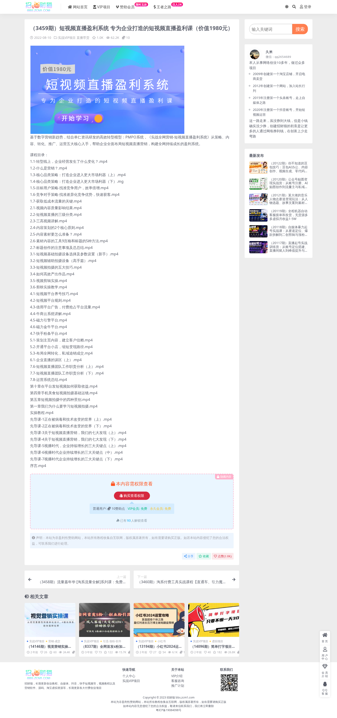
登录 (307, 7)
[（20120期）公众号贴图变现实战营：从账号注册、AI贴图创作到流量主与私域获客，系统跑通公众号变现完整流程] (258, 183)
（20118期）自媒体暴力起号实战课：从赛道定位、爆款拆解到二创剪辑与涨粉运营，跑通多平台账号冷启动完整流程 (288, 235)
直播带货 (83, 37)
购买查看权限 (134, 496)
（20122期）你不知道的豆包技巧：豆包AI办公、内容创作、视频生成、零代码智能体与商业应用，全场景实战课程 (288, 171)
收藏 (206, 556)
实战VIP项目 (67, 37)
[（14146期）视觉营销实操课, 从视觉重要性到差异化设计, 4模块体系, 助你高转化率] (50, 620)
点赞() (225, 556)
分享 (190, 556)
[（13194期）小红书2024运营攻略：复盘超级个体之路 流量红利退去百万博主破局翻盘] (159, 620)
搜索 (300, 29)
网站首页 (80, 6)
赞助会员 (133, 6)
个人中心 (128, 676)
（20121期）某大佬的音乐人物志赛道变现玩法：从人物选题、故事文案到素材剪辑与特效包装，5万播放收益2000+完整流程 (288, 203)
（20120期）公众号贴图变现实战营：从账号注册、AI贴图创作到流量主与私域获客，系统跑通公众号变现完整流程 (288, 187)
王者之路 (169, 6)
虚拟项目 (217, 641)
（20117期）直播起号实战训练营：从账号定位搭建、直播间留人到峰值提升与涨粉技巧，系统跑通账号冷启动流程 (288, 250)
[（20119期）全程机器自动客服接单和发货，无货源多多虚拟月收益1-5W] (258, 215)
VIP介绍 (176, 676)
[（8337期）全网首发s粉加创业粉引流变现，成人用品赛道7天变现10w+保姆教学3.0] (104, 620)
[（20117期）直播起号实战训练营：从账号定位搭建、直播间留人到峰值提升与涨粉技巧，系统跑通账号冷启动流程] (258, 247)
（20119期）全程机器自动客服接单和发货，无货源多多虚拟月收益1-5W (288, 215)
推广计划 (177, 685)
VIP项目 (103, 6)
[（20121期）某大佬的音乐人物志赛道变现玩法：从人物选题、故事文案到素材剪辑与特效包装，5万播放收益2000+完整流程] (258, 199)
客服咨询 (177, 681)
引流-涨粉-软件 (112, 641)
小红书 (161, 641)
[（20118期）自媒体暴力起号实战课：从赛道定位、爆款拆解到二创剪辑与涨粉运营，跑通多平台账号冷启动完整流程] (258, 231)
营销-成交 (54, 641)
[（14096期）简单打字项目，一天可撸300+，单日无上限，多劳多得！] (213, 620)
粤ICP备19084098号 (168, 710)
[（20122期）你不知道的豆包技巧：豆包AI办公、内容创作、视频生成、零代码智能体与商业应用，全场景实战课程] (258, 167)
